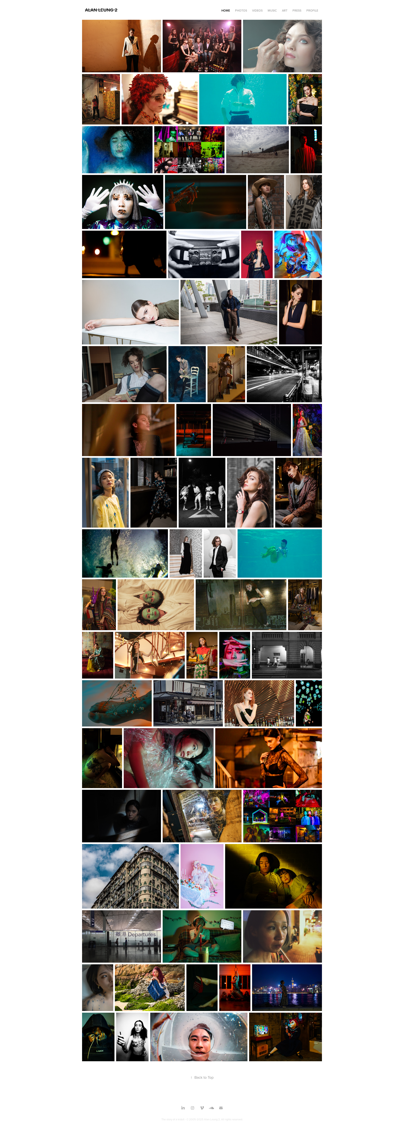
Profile (312, 10)
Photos (241, 10)
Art (284, 10)
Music (272, 10)
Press (296, 10)
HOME (225, 10)
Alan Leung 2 (101, 10)
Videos (257, 10)
